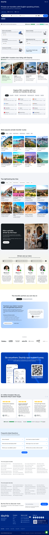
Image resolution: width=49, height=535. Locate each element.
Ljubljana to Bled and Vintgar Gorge (30, 493)
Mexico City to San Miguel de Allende (18, 474)
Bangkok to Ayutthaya (16, 489)
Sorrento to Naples (4, 465)
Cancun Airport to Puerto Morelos (18, 472)
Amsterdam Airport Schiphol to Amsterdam (42, 472)
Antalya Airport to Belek (28, 466)
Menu (46, 1)
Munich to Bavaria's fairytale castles (6, 486)
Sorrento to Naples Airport (41, 465)
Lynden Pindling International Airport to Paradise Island (18, 466)
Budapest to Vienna (40, 466)
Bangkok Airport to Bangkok (41, 468)
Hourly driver (11, 11)
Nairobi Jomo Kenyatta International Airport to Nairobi (6, 471)
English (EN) (2, 528)
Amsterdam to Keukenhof (5, 493)
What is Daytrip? (5, 439)
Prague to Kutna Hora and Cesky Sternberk (6, 495)
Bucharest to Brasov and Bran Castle (6, 489)
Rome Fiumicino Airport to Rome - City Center (6, 463)
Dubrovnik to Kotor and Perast (41, 492)
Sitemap (14, 523)
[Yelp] (43, 517)
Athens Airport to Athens (40, 463)
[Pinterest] (39, 517)
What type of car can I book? (32, 443)
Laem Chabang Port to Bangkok (17, 495)
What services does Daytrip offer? (9, 443)
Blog (13, 518)
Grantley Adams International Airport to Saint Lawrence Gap (30, 468)
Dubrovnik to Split (3, 469)
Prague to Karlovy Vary (16, 492)
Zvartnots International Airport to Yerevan (42, 469)
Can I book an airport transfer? (32, 439)
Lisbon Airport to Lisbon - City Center (18, 468)
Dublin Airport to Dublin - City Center (6, 472)
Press (14, 520)
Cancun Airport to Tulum (28, 471)
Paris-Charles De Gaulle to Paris (17, 463)
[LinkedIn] (37, 517)
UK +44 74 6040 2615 (25, 520)
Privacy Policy (33, 507)
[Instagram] (35, 517)
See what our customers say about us (32, 59)
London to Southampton (28, 469)
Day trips (17, 11)
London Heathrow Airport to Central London (18, 465)
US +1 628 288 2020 (25, 518)
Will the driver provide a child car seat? (34, 447)
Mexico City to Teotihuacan (41, 493)
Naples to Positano (4, 466)
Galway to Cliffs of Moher (5, 492)
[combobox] (5, 16)
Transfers (4, 11)
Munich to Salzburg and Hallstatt (18, 486)
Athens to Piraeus (15, 471)
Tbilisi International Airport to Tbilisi (42, 471)
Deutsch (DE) (12, 528)
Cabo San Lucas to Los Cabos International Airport (18, 469)
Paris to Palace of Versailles (41, 486)
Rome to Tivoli (27, 489)
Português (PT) (23, 528)
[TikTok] (41, 517)
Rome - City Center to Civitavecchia (6, 468)
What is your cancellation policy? (9, 447)
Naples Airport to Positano (29, 472)
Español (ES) (7, 528)
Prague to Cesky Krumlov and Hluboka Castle (18, 493)
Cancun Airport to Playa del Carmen (30, 463)
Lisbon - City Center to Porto (29, 465)
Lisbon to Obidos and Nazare (41, 489)
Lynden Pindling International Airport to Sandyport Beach (6, 474)
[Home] (3, 2)
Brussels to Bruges (27, 492)
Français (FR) (17, 528)
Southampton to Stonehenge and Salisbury (30, 486)
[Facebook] (33, 517)
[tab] (19, 299)
